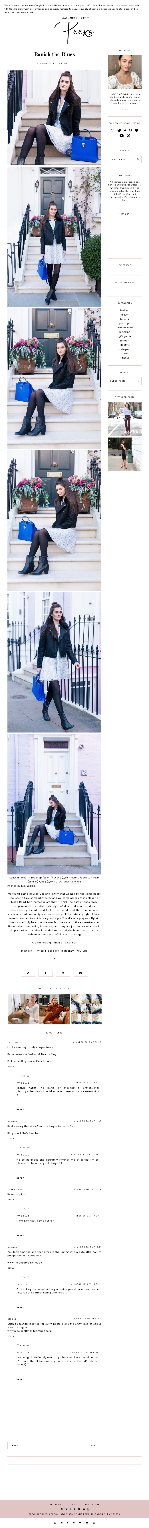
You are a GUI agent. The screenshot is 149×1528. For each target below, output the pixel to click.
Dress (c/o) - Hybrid (66, 877)
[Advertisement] (125, 538)
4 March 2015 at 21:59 (87, 1319)
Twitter (40, 950)
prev (15, 1445)
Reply (10, 1066)
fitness (124, 357)
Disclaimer (92, 1504)
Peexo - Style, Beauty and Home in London (77, 1514)
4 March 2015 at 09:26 (87, 1042)
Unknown (13, 1121)
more (125, 109)
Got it (84, 18)
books (125, 353)
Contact (73, 1504)
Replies (24, 1076)
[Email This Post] (81, 973)
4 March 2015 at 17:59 (85, 1216)
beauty (124, 319)
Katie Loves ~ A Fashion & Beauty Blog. (32, 1054)
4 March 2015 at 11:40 (87, 1121)
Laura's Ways (15, 1189)
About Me (56, 1504)
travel (124, 314)
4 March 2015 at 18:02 (85, 1284)
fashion (63, 63)
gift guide (125, 336)
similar (33, 881)
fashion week (124, 327)
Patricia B (23, 1083)
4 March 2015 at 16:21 (87, 1247)
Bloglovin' (27, 950)
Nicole (11, 1319)
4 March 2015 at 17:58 (85, 1154)
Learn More (69, 18)
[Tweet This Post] (28, 973)
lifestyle (125, 344)
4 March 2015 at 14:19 (87, 1189)
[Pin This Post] (63, 973)
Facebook (53, 950)
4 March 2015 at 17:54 (85, 1083)
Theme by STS (112, 1514)
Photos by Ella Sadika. (21, 885)
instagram (124, 349)
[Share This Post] (46, 973)
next (94, 1445)
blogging (124, 331)
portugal (124, 323)
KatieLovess (15, 1042)
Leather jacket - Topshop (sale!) (30, 877)
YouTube (82, 950)
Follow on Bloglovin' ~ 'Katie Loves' (29, 1061)
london (124, 340)
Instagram (67, 950)
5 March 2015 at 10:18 (85, 1352)
